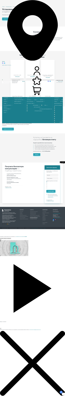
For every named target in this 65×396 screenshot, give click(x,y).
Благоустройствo (30, 101)
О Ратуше (5, 101)
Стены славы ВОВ (22, 217)
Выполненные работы (7, 105)
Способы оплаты (45, 215)
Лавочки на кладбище (58, 105)
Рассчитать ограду (17, 103)
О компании (44, 211)
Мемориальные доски (58, 103)
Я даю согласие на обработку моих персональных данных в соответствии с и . (53, 196)
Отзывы (5, 103)
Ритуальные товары (30, 103)
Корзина (44, 223)
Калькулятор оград (33, 212)
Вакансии (5, 110)
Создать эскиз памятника (19, 99)
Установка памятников (33, 217)
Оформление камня (39, 101)
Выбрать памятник (17, 101)
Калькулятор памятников (34, 211)
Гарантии (44, 216)
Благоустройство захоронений (34, 215)
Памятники (29, 99)
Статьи (5, 112)
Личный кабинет (45, 222)
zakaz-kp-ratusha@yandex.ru (57, 217)
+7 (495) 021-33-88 (59, 80)
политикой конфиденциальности (35, 329)
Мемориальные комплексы (24, 216)
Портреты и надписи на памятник (35, 216)
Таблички (41, 99)
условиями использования (21, 236)
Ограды (35, 99)
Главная (5, 99)
